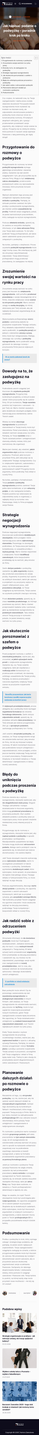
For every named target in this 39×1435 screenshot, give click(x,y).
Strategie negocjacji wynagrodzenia (16, 73)
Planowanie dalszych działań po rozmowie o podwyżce (14, 89)
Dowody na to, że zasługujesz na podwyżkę (15, 69)
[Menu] (36, 4)
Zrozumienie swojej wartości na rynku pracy (16, 64)
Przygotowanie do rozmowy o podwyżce (17, 60)
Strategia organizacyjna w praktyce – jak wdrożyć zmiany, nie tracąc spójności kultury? (18, 1338)
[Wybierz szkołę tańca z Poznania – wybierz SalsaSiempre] (19, 1358)
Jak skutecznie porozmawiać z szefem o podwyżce (17, 76)
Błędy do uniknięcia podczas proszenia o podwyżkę (17, 81)
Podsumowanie (8, 92)
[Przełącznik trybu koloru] (15, 4)
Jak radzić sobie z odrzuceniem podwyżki (17, 85)
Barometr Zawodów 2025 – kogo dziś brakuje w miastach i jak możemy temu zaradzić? (18, 1407)
